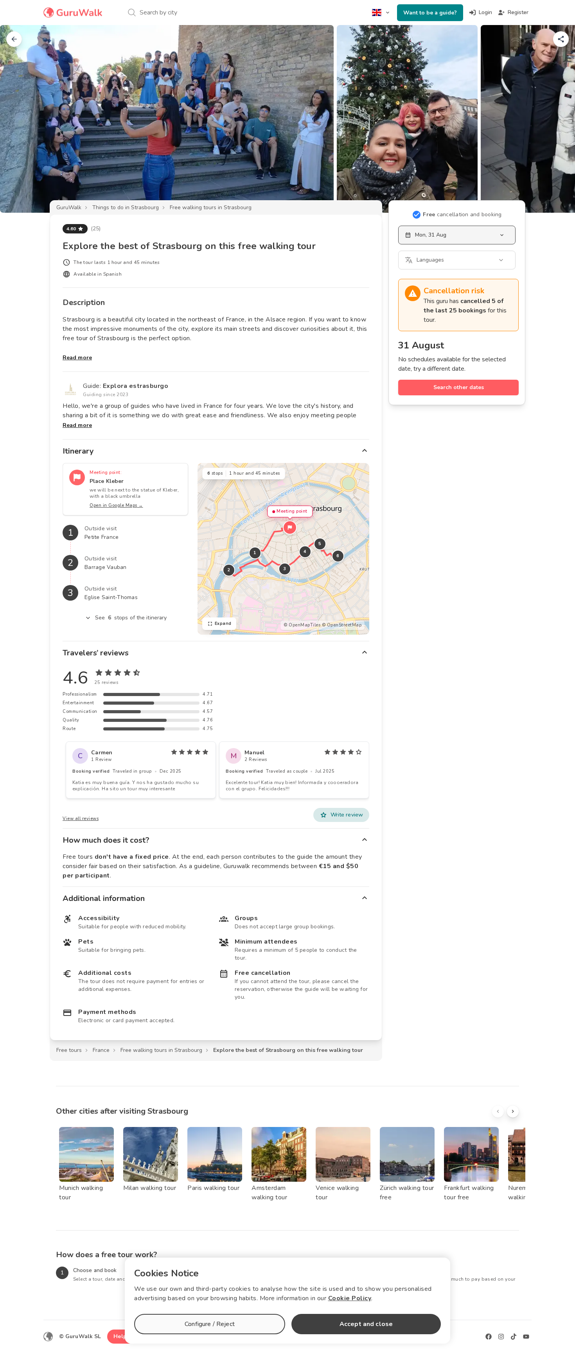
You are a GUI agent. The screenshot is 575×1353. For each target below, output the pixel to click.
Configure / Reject (210, 1324)
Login (485, 12)
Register (518, 12)
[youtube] (526, 1336)
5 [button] (320, 544)
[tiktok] (513, 1336)
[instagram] (501, 1336)
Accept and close (366, 1324)
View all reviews (81, 819)
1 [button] (255, 553)
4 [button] (305, 551)
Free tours (69, 1050)
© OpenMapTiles (302, 625)
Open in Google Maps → (116, 505)
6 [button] (338, 556)
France (101, 1050)
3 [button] (284, 569)
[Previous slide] (19, 119)
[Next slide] (556, 119)
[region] (283, 549)
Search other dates (458, 387)
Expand (223, 623)
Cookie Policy (350, 1298)
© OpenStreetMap (342, 625)
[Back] (14, 39)
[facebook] (488, 1336)
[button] (290, 527)
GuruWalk (68, 207)
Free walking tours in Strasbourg (211, 207)
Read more (77, 357)
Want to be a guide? (430, 12)
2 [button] (228, 570)
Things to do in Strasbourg (125, 207)
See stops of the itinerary (131, 617)
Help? (121, 1336)
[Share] (561, 39)
